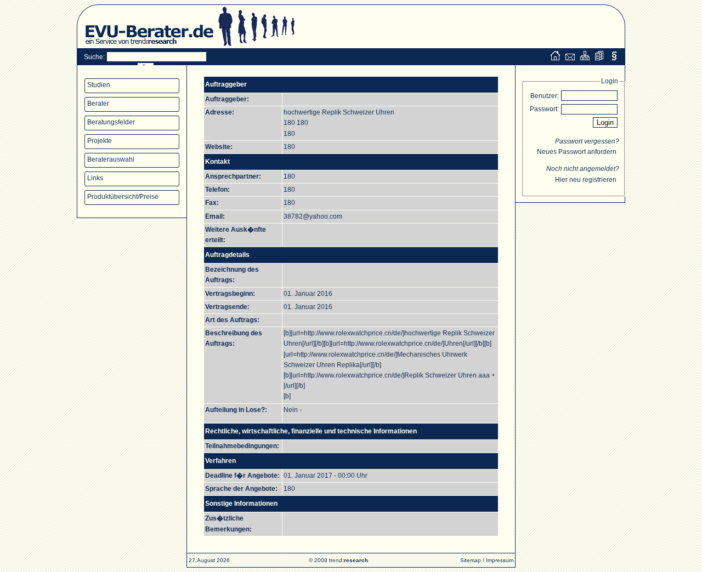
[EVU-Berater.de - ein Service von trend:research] (145, 46)
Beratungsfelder (111, 122)
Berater (98, 103)
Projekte (99, 141)
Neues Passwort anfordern (576, 152)
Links (95, 178)
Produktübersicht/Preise (122, 197)
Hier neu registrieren (585, 180)
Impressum (499, 560)
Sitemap (470, 560)
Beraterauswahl (110, 159)
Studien (98, 85)
